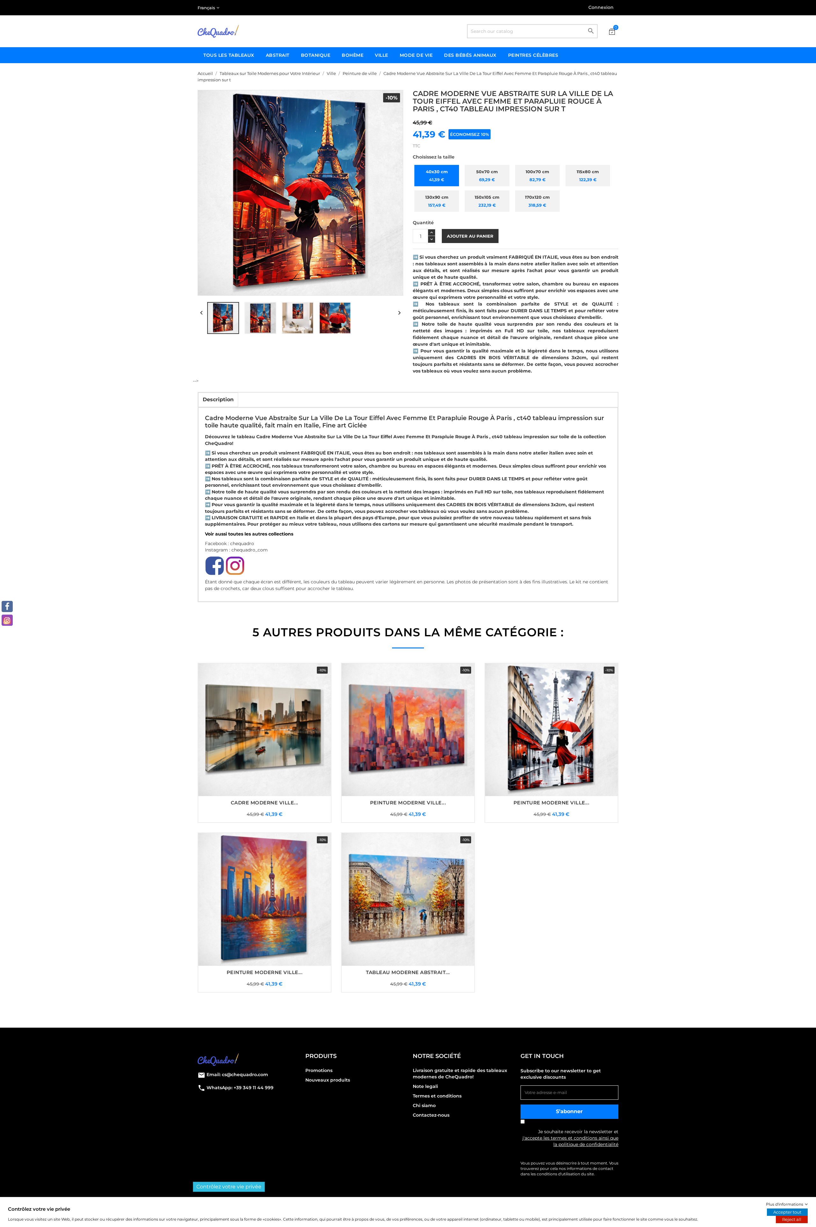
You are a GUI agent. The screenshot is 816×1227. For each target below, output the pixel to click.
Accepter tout (787, 1212)
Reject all (791, 1219)
